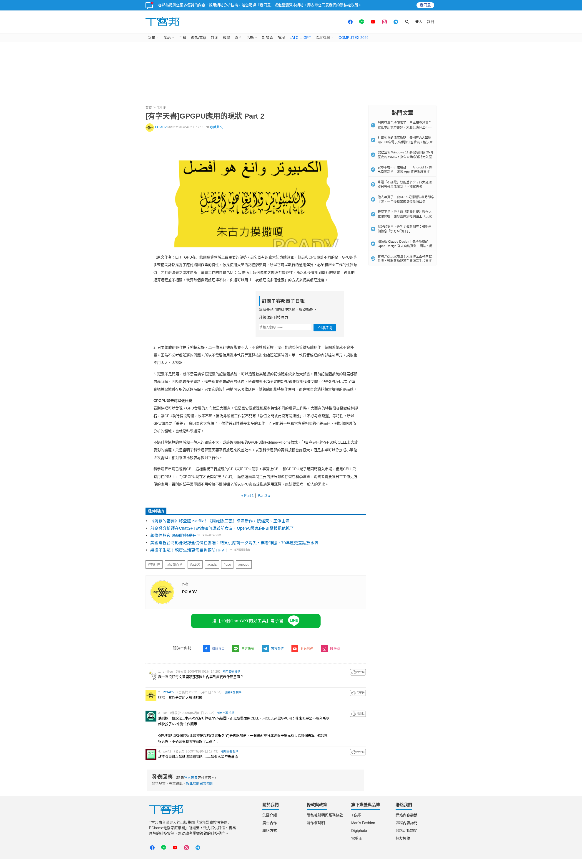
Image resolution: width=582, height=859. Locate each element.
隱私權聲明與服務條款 (325, 815)
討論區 (267, 38)
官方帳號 (247, 648)
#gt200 (195, 564)
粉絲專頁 (218, 648)
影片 (238, 38)
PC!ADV (161, 127)
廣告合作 (269, 823)
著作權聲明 (316, 823)
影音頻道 (307, 648)
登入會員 (191, 777)
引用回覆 (228, 671)
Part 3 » (263, 496)
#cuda (211, 564)
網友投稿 (403, 838)
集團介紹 (269, 815)
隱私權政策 (349, 5)
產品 (167, 38)
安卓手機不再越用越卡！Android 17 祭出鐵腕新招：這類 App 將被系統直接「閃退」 (405, 171)
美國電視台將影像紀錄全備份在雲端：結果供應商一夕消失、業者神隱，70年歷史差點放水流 (234, 543)
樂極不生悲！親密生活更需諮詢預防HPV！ (189, 550)
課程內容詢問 (406, 823)
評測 (214, 38)
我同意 (425, 5)
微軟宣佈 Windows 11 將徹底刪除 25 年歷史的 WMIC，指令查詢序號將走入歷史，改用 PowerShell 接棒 (406, 156)
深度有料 (323, 38)
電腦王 (356, 838)
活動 (250, 38)
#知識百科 (175, 564)
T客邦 (356, 815)
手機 (182, 38)
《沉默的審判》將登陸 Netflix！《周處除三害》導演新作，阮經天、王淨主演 (220, 521)
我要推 (358, 672)
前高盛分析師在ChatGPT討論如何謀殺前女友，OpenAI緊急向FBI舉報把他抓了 (222, 528)
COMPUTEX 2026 (354, 38)
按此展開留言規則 (199, 783)
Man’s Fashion (363, 823)
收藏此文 (216, 127)
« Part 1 (248, 496)
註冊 (430, 22)
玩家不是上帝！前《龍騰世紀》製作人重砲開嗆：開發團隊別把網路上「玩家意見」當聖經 (405, 216)
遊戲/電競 (198, 38)
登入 (418, 22)
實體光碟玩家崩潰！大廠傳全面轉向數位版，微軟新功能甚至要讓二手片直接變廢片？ (405, 260)
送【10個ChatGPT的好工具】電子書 (247, 621)
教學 (226, 38)
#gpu (227, 564)
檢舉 (237, 671)
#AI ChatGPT (300, 38)
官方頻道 (277, 648)
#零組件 (154, 564)
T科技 (161, 107)
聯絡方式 (269, 831)
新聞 (151, 38)
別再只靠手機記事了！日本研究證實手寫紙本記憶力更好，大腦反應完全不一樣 (405, 127)
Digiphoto (359, 831)
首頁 (149, 107)
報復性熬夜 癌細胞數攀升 (173, 535)
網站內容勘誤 (406, 815)
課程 (281, 38)
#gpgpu (243, 564)
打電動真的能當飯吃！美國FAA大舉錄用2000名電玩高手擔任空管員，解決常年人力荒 (405, 142)
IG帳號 (335, 648)
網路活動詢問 (406, 831)
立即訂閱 (325, 328)
